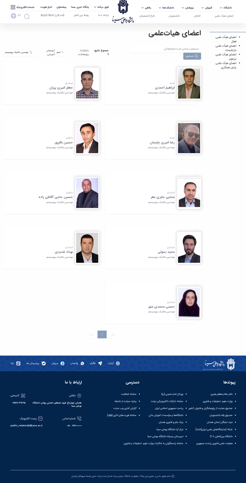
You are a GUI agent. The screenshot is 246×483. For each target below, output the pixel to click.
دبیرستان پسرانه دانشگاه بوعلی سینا (165, 436)
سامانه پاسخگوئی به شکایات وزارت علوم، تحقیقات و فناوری (153, 443)
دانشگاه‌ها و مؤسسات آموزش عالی (166, 415)
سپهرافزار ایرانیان (78, 476)
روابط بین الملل (81, 15)
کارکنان (197, 16)
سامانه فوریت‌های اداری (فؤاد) (121, 415)
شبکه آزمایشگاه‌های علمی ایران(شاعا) (214, 429)
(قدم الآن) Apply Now (52, 15)
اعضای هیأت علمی (224, 16)
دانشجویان (174, 16)
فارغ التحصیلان (146, 16)
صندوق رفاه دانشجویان (221, 415)
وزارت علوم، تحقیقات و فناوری (218, 401)
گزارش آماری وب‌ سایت (124, 408)
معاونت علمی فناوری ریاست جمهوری (214, 443)
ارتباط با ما (103, 15)
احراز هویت (46, 7)
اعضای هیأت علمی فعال (225, 39)
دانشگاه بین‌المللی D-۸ (221, 436)
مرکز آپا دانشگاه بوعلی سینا (169, 429)
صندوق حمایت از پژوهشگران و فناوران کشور (211, 408)
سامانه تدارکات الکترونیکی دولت (167, 401)
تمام (59, 52)
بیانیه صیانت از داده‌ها (125, 401)
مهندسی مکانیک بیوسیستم (17, 52)
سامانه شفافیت (128, 394)
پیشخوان (61, 7)
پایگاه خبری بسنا (80, 7)
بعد (91, 334)
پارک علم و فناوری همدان (171, 422)
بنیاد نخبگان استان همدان (220, 422)
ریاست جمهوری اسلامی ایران (169, 408)
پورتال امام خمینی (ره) (172, 394)
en (19, 15)
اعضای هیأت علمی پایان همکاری (225, 65)
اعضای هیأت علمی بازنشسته (225, 48)
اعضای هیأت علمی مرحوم (225, 56)
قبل (113, 334)
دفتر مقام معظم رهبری (222, 394)
